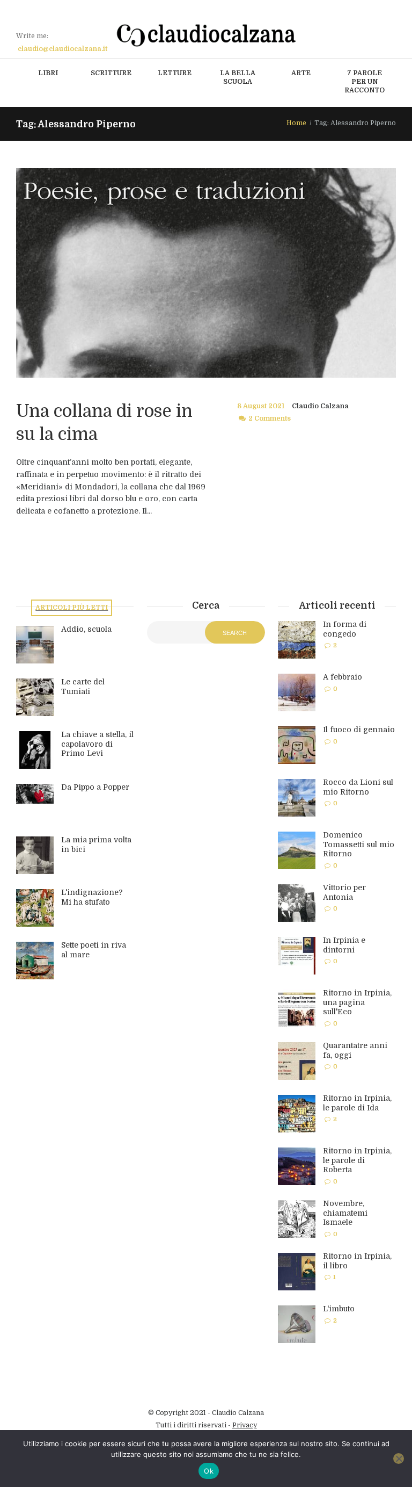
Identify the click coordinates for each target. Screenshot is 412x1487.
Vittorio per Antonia (344, 892)
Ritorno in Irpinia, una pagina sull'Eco (357, 1002)
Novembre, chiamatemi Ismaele (345, 1212)
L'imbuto (339, 1308)
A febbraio (342, 677)
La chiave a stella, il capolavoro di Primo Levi (97, 743)
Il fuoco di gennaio (359, 729)
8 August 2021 (260, 406)
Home (296, 123)
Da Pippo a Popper (95, 787)
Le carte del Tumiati (83, 686)
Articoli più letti (71, 607)
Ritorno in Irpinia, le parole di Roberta (357, 1160)
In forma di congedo (344, 629)
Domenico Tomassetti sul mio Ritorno (358, 844)
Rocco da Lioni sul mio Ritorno (358, 787)
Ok (209, 1471)
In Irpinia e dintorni (344, 945)
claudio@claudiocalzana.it (62, 49)
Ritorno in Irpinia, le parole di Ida (357, 1103)
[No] (398, 1458)
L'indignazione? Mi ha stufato (92, 897)
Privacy (244, 1425)
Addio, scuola (86, 629)
